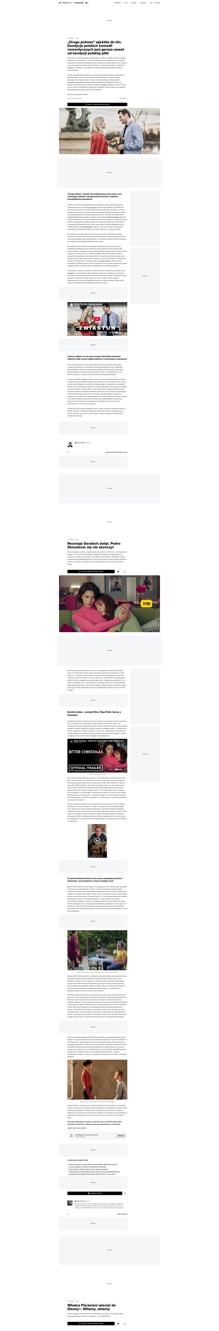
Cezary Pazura (92, 207)
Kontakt (157, 3)
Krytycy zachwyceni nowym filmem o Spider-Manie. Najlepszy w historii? (93, 1164)
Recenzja (121, 452)
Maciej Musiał (114, 217)
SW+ (151, 3)
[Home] (78, 3)
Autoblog (143, 3)
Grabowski (71, 273)
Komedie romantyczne (111, 452)
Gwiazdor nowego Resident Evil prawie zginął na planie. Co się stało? (92, 1174)
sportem (104, 85)
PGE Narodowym (86, 227)
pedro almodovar (122, 1214)
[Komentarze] (118, 572)
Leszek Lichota (105, 261)
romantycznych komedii (75, 82)
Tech (126, 3)
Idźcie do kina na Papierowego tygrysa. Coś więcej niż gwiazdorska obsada (94, 1172)
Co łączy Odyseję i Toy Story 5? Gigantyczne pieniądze (87, 1167)
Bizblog (133, 3)
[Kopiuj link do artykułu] (124, 572)
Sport (125, 452)
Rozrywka (117, 3)
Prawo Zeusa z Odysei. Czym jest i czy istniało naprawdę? (88, 1169)
